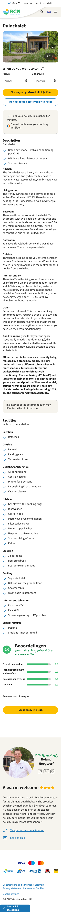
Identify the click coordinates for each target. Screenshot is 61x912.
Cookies (40, 888)
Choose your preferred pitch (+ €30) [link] (31, 92)
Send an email (18, 838)
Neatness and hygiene (14, 679)
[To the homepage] (11, 12)
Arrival (6, 74)
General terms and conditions (18, 885)
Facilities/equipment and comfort (13, 671)
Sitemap (39, 885)
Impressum (29, 888)
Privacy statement (12, 888)
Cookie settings (11, 894)
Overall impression (13, 664)
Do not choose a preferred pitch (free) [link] (30, 102)
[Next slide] (53, 46)
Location (7, 684)
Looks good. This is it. (30, 710)
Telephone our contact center (27, 830)
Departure (38, 74)
